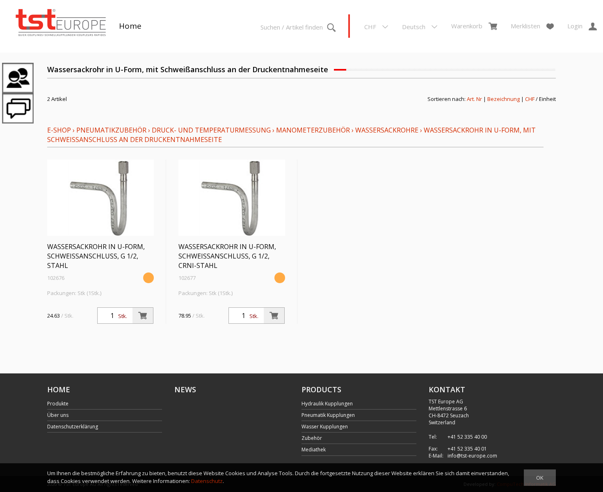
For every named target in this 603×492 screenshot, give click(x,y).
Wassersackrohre (386, 130)
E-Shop (59, 130)
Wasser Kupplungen (325, 426)
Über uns (58, 415)
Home (130, 26)
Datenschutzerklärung (72, 426)
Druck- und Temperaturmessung (211, 130)
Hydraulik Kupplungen (327, 403)
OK (540, 477)
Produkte (58, 403)
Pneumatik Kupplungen (328, 415)
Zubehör (312, 438)
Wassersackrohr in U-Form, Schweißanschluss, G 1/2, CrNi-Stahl (227, 256)
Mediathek (314, 449)
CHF (529, 99)
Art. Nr (474, 99)
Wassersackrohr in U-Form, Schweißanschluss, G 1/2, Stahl (96, 256)
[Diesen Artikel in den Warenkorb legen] (142, 315)
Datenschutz (207, 481)
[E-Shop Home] (61, 23)
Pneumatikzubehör (112, 130)
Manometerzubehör (313, 130)
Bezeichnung (503, 99)
